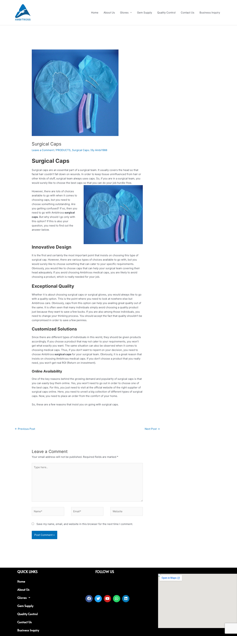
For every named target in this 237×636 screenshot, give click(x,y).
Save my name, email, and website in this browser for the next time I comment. (84, 524)
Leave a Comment (43, 150)
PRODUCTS (63, 150)
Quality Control (166, 12)
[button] (47, 598)
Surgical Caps (80, 150)
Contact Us (187, 12)
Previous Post (25, 428)
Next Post (152, 428)
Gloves (124, 12)
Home (94, 12)
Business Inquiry (210, 12)
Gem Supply (144, 12)
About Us (109, 12)
